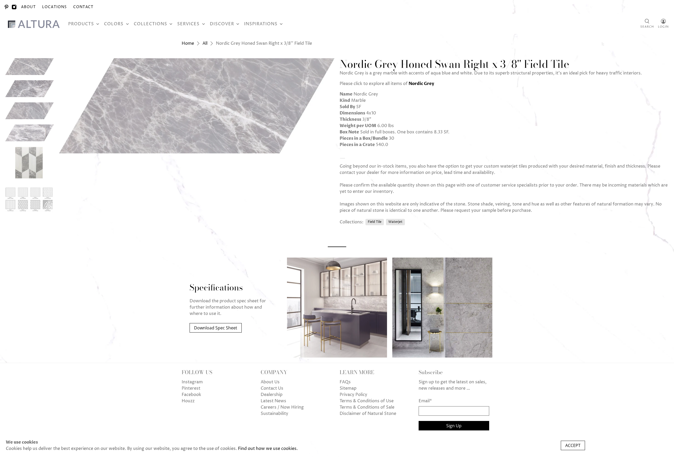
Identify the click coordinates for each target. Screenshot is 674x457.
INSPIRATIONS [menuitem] (260, 24)
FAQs (345, 382)
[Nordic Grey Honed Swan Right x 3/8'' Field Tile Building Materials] (197, 105)
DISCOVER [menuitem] (222, 24)
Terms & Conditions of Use (367, 401)
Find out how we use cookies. (268, 448)
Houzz (188, 401)
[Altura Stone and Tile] (35, 24)
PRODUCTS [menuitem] (81, 24)
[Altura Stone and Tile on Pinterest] (6, 6)
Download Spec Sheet (215, 328)
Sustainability (274, 413)
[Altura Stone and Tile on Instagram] (14, 6)
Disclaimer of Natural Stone (368, 413)
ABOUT (28, 6)
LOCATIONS (54, 6)
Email (425, 401)
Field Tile (374, 222)
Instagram (192, 382)
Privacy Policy (353, 395)
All (204, 43)
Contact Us (272, 388)
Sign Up (454, 426)
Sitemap (348, 388)
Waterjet (395, 222)
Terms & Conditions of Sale (367, 407)
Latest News (273, 401)
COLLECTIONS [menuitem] (150, 24)
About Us (270, 382)
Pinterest (191, 388)
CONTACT (83, 6)
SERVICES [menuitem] (188, 24)
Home (188, 43)
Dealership (272, 395)
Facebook (191, 395)
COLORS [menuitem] (113, 24)
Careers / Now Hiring (282, 407)
